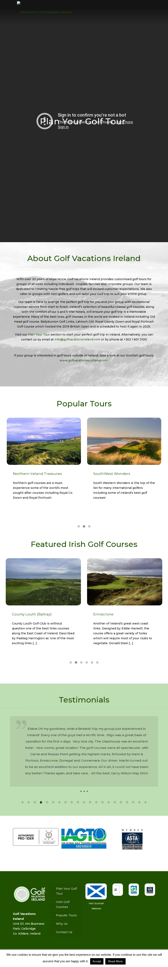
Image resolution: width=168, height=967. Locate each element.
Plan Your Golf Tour (84, 121)
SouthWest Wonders (111, 474)
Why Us (62, 924)
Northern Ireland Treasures (37, 474)
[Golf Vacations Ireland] (44, 12)
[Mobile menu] (148, 11)
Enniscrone (103, 614)
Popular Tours (66, 915)
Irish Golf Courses (62, 904)
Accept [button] (97, 961)
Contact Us (64, 932)
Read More (115, 961)
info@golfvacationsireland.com (77, 339)
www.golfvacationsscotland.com (84, 360)
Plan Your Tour (39, 334)
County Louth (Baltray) (32, 614)
